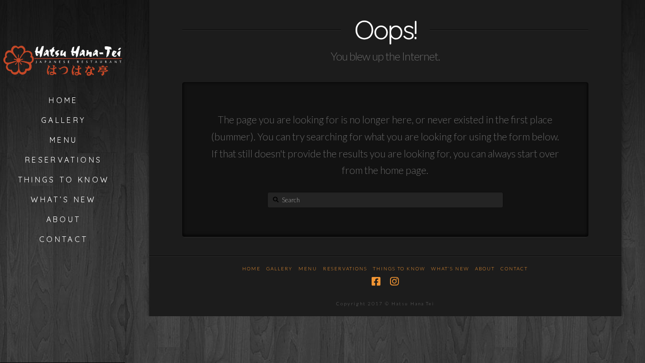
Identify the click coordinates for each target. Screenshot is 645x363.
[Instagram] (394, 281)
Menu (307, 268)
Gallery (279, 268)
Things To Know (399, 268)
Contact (514, 268)
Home (251, 268)
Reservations (345, 268)
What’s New (450, 268)
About (485, 268)
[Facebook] (376, 281)
